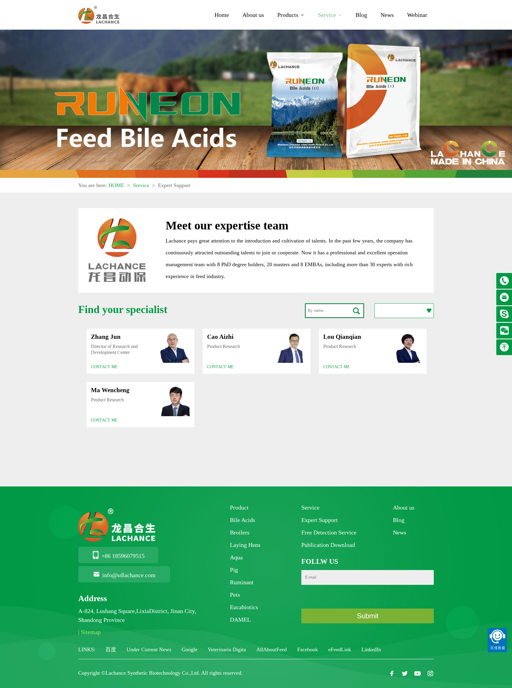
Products (287, 15)
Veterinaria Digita (227, 649)
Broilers (239, 532)
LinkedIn (371, 649)
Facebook (308, 649)
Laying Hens (245, 545)
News (387, 15)
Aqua (236, 557)
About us (253, 15)
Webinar (417, 15)
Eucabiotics (244, 607)
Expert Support (319, 520)
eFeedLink (340, 649)
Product (239, 507)
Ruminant (242, 582)
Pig (234, 569)
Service (327, 15)
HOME (116, 185)
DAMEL (240, 619)
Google (190, 649)
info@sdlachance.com (129, 575)
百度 (111, 649)
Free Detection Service (328, 532)
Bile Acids (242, 520)
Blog (361, 15)
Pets (235, 594)
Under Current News (150, 649)
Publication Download (328, 545)
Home (222, 15)
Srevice (141, 185)
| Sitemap (89, 632)
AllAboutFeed (272, 649)
